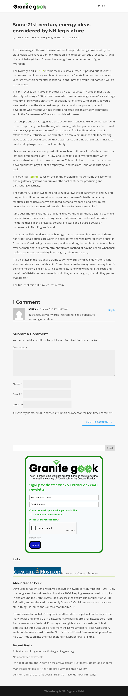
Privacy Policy (35, 538)
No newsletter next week (28, 657)
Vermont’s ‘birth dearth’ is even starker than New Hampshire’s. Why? (54, 674)
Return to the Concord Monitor (79, 573)
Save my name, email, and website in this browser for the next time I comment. (65, 413)
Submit (35, 545)
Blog (50, 37)
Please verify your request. (44, 519)
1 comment (73, 37)
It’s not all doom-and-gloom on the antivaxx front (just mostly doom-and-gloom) (62, 663)
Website (18, 404)
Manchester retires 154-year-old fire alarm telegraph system (50, 668)
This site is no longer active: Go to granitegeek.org (43, 651)
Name (17, 384)
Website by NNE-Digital (59, 691)
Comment (20, 347)
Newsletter (59, 37)
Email (17, 394)
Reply (111, 310)
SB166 (35, 176)
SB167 (40, 71)
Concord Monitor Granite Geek (48, 514)
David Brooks (23, 37)
